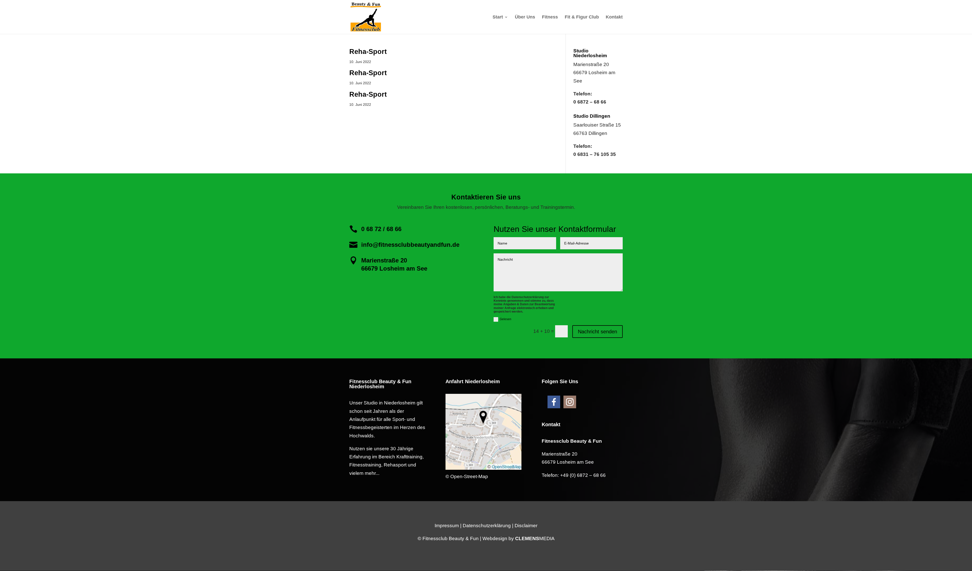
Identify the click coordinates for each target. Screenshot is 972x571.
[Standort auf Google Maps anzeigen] (483, 468)
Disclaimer (526, 525)
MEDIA (535, 538)
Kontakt (614, 17)
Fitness (550, 17)
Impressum (447, 525)
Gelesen (505, 319)
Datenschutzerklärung (487, 525)
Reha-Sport (368, 51)
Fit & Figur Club (582, 17)
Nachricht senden (597, 331)
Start (498, 17)
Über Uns (525, 17)
